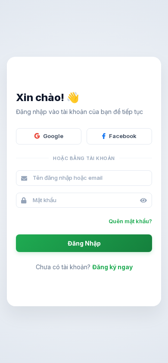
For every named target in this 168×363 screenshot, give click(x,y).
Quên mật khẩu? (130, 221)
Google (53, 135)
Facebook (123, 135)
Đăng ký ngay (112, 267)
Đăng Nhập (84, 243)
